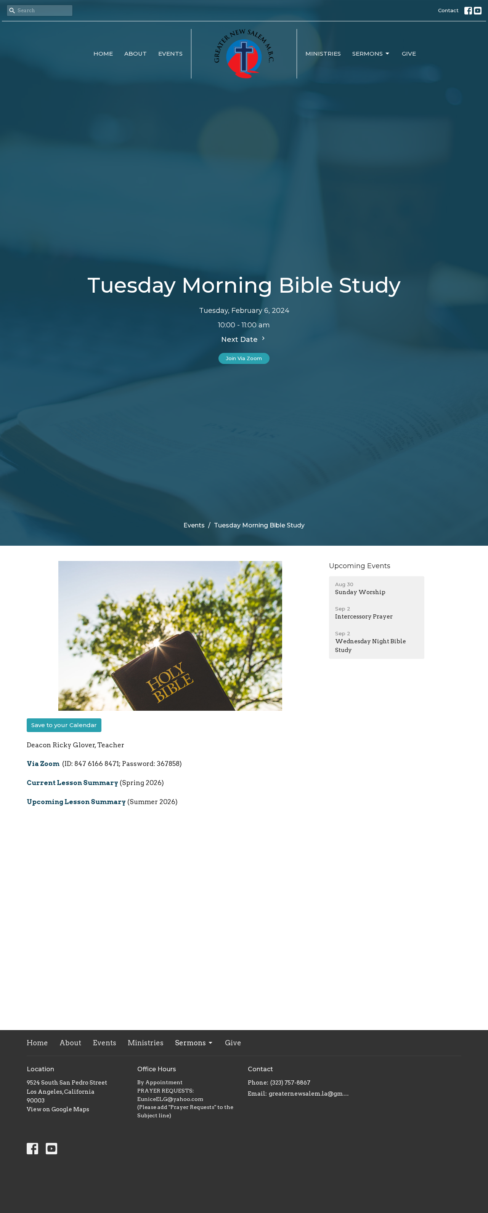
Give (409, 53)
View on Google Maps (58, 1109)
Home (103, 53)
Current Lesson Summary (72, 783)
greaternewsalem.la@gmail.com (310, 1093)
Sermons (367, 53)
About (135, 53)
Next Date (240, 339)
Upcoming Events (359, 566)
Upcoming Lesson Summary (76, 802)
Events (170, 53)
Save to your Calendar (64, 725)
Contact (448, 10)
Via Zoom (44, 764)
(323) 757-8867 (290, 1082)
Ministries (323, 53)
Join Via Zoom (244, 358)
